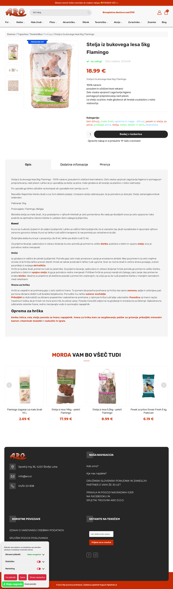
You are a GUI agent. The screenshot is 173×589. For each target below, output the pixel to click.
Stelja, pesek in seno (132, 124)
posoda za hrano (50, 317)
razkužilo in (51, 321)
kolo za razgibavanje (104, 317)
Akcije (117, 22)
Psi (6, 22)
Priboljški (16, 297)
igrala (62, 321)
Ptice (52, 22)
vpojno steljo (39, 272)
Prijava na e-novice (101, 542)
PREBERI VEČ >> (110, 3)
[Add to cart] (30, 413)
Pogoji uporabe (30, 584)
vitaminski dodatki (31, 321)
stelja (36, 317)
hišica (22, 317)
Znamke (152, 22)
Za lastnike (134, 22)
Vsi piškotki (11, 577)
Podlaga (48, 34)
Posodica (134, 297)
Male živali (36, 22)
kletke (22, 276)
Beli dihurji (92, 121)
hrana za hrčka (82, 317)
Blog (164, 22)
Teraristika (100, 22)
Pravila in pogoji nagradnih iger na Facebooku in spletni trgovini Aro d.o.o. (110, 496)
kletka (14, 317)
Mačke (19, 22)
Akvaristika (69, 22)
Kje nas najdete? (96, 473)
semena (132, 290)
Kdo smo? (92, 466)
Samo (22, 577)
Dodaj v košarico (131, 134)
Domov (11, 34)
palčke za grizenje (127, 317)
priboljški (144, 317)
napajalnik (66, 317)
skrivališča (39, 265)
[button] (73, 45)
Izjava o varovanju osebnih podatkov (36, 530)
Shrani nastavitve (37, 577)
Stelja (115, 124)
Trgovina (22, 34)
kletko (104, 244)
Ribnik (86, 22)
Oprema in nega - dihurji (129, 121)
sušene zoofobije (96, 294)
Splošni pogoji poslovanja (28, 538)
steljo (141, 244)
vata (29, 317)
